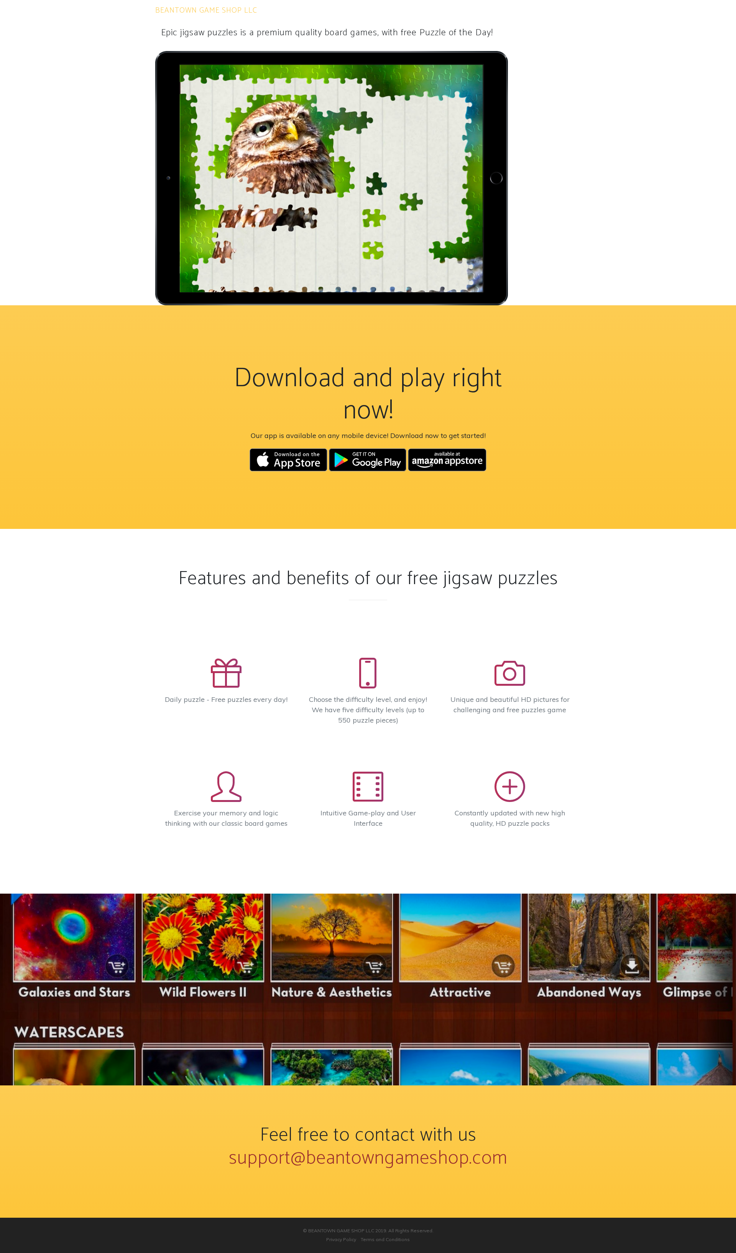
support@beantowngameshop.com (368, 1158)
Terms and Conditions (545, 10)
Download (376, 10)
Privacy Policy (341, 1239)
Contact (443, 10)
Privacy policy (484, 10)
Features (411, 10)
